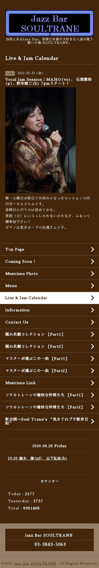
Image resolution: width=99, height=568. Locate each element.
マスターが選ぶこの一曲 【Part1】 (37, 358)
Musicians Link (20, 383)
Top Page (15, 249)
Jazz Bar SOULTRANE (35, 563)
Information (17, 310)
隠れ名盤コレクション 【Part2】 (35, 346)
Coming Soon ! (20, 261)
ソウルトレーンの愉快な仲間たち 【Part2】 (45, 407)
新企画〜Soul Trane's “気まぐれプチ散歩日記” (46, 421)
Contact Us (17, 322)
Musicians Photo (21, 273)
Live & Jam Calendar (26, 298)
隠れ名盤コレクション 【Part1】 (35, 334)
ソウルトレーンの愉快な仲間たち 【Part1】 (45, 395)
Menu (11, 286)
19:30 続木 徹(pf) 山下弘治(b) (38, 458)
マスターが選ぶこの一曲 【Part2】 (37, 371)
